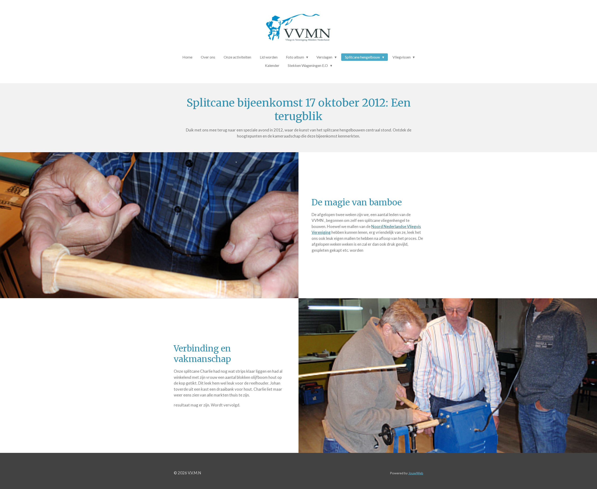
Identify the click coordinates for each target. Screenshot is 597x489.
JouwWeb (415, 473)
